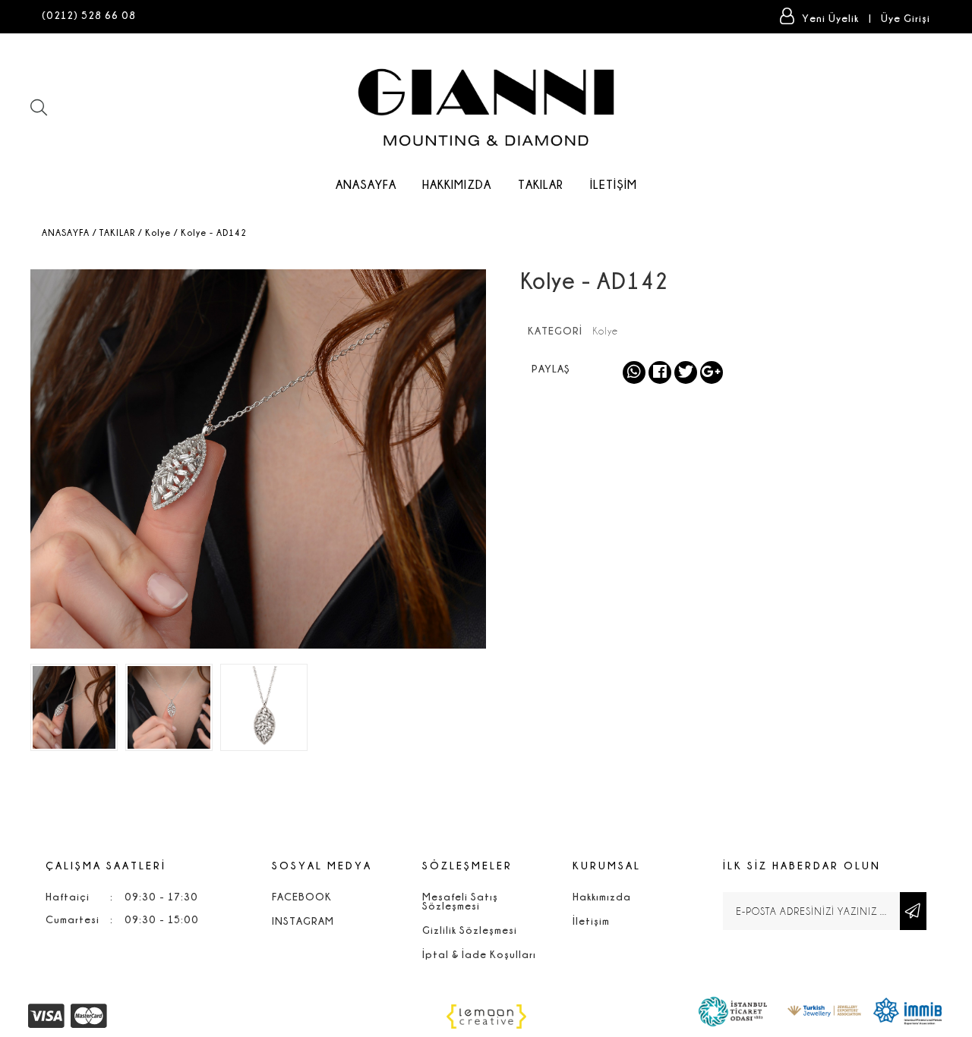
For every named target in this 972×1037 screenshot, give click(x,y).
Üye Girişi (905, 18)
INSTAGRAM (303, 920)
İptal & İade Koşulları (479, 954)
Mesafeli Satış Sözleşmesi (460, 901)
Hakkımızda (456, 184)
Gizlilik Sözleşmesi (469, 929)
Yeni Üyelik (832, 18)
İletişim (613, 184)
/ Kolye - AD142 (210, 232)
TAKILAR (540, 184)
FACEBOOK (302, 896)
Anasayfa (366, 184)
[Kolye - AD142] (74, 707)
